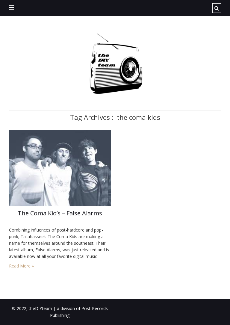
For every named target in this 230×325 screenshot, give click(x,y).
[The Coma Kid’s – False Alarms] (60, 167)
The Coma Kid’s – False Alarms (60, 213)
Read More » (21, 266)
